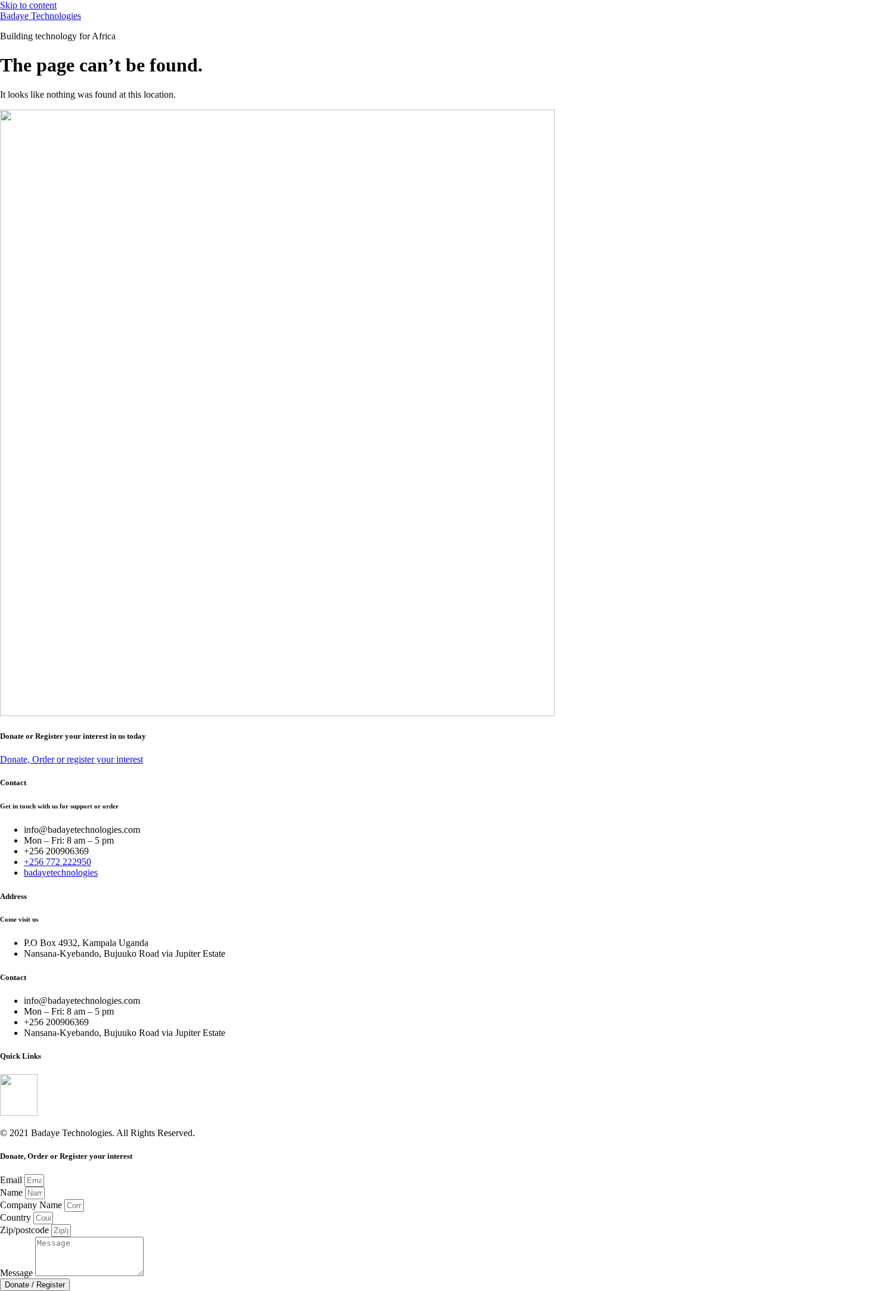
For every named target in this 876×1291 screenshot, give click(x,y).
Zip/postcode (25, 1230)
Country (16, 1217)
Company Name (32, 1205)
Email (12, 1180)
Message (17, 1273)
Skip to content (28, 5)
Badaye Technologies (40, 16)
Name (12, 1192)
